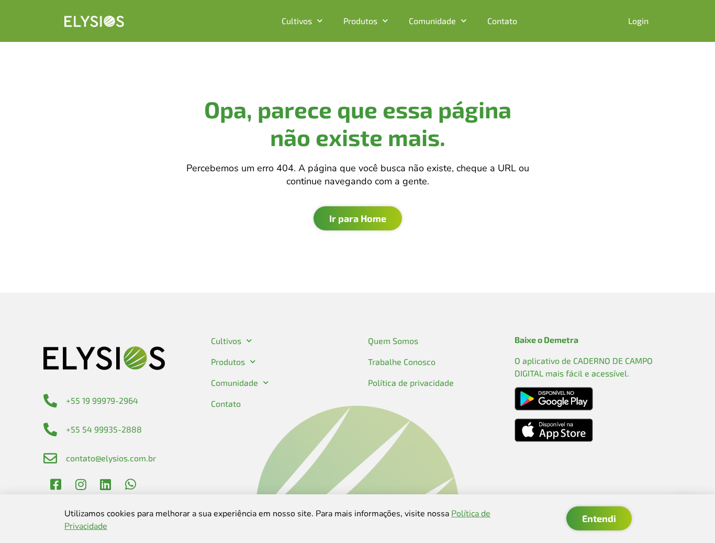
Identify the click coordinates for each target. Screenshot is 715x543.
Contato (502, 21)
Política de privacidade (411, 382)
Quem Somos (393, 341)
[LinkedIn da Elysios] (105, 484)
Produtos (360, 21)
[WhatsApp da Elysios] (130, 484)
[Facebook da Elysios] (56, 484)
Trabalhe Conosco (401, 362)
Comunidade (432, 21)
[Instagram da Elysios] (80, 484)
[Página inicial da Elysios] (94, 21)
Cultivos (297, 21)
